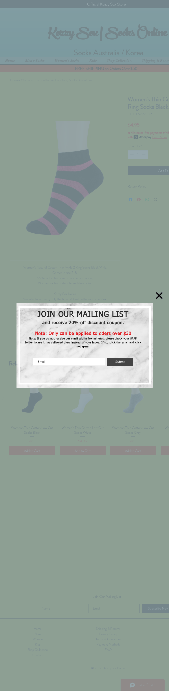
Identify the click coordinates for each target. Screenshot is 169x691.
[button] (159, 295)
